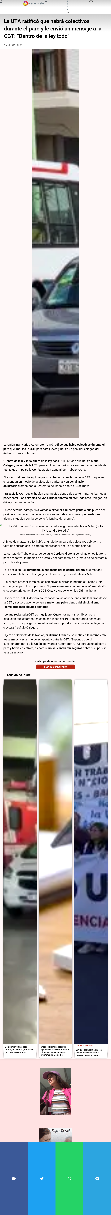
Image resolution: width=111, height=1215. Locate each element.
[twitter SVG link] (68, 6)
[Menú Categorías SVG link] (45, 1)
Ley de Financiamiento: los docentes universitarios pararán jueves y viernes (89, 1052)
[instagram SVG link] (68, 4)
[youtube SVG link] (68, 9)
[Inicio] (33, 3)
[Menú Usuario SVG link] (1, 1)
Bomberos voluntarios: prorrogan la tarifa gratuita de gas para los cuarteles (19, 1049)
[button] (14, 1178)
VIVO (91, 1)
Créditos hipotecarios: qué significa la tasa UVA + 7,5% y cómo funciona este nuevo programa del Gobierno (55, 1051)
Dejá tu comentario (55, 667)
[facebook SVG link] (68, 1)
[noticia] (20, 861)
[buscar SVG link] (68, 12)
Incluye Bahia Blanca (85, 1046)
